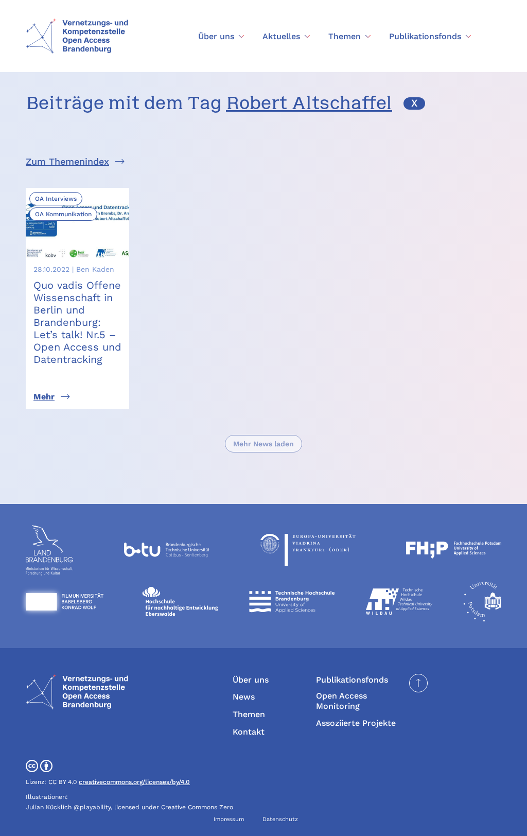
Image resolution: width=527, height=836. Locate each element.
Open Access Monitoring (341, 700)
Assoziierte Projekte (356, 723)
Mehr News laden (263, 444)
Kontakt (249, 732)
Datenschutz (280, 819)
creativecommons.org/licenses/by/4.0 (134, 782)
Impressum (229, 819)
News (244, 697)
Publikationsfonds (352, 680)
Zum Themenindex (67, 161)
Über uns (251, 680)
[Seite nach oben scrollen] (418, 683)
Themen (249, 714)
